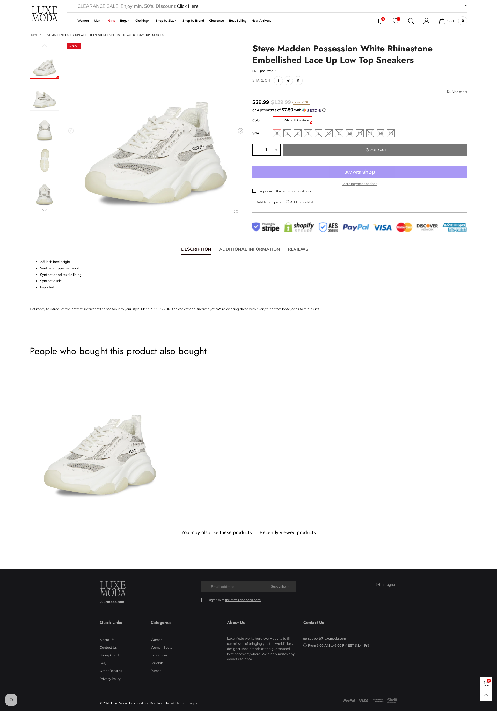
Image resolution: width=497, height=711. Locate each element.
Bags (124, 20)
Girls (111, 20)
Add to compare (268, 202)
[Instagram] (465, 6)
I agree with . (285, 191)
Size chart (459, 92)
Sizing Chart (109, 655)
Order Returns (111, 671)
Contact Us (108, 647)
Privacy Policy (110, 679)
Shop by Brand (193, 20)
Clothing (141, 20)
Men (97, 20)
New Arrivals (261, 20)
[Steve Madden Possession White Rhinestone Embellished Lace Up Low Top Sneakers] (156, 132)
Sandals (157, 663)
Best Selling (237, 20)
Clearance (216, 20)
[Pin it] (298, 80)
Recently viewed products (288, 532)
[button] (71, 131)
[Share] (278, 80)
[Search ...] (411, 21)
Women (83, 20)
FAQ (103, 663)
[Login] (426, 21)
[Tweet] (288, 80)
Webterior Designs (183, 703)
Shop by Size (165, 20)
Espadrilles (159, 655)
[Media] (235, 211)
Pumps (156, 671)
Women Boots (161, 647)
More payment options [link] (359, 184)
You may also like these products (216, 532)
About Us (107, 640)
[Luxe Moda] (44, 13)
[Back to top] (486, 695)
